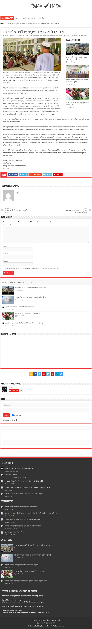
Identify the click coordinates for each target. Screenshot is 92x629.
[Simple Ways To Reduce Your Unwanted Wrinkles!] (2, 481)
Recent (4, 282)
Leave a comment (71, 35)
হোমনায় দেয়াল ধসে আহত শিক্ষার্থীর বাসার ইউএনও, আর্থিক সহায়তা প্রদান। (24, 323)
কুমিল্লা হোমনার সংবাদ (21, 23)
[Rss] (31, 374)
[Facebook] (35, 374)
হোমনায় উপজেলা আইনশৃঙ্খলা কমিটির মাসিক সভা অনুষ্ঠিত (29, 18)
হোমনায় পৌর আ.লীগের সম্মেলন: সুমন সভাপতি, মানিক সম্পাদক (23, 526)
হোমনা (60, 35)
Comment (7, 225)
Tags (30, 282)
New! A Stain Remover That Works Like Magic (24, 494)
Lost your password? (10, 420)
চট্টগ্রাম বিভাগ (11, 23)
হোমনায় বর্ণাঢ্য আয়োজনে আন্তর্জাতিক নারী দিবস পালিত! (21, 507)
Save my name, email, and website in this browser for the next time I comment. (32, 268)
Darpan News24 (9, 35)
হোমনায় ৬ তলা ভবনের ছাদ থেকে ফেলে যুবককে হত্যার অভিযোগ (76, 210)
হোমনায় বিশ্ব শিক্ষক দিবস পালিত (14, 532)
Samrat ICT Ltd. (54, 620)
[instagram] (61, 374)
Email (5, 253)
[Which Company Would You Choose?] (2, 468)
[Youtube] (52, 374)
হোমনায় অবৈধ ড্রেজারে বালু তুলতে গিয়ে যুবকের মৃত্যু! (77, 103)
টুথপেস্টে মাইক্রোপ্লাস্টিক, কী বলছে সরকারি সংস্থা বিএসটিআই (30, 297)
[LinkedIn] (48, 374)
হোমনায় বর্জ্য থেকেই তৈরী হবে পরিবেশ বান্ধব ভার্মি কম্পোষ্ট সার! (77, 58)
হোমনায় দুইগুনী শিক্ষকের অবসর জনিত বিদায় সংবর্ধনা (17, 210)
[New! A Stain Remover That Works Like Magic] (2, 494)
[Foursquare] (57, 374)
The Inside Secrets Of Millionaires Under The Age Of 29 (27, 487)
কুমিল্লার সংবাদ (46, 35)
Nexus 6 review (11, 475)
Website (5, 261)
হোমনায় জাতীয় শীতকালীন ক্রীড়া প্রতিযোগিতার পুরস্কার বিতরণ (23, 519)
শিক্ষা (57, 35)
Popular (12, 282)
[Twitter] (39, 374)
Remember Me (19, 415)
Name (5, 246)
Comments (22, 282)
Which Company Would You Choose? (19, 468)
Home (4, 23)
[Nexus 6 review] (2, 475)
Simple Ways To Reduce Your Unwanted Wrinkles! (25, 481)
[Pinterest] (44, 374)
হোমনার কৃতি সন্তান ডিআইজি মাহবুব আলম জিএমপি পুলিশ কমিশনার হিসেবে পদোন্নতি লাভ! (31, 513)
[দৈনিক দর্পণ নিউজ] (46, 6)
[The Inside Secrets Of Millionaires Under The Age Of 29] (2, 487)
